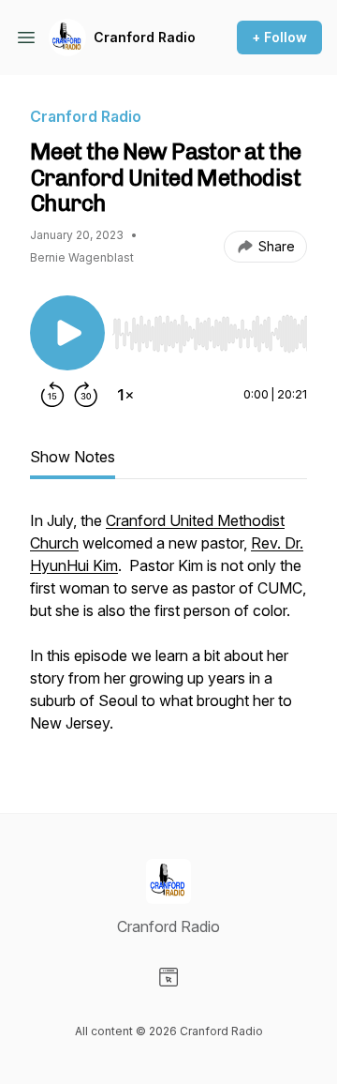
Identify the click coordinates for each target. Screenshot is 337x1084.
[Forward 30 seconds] (86, 395)
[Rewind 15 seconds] (52, 395)
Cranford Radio (145, 37)
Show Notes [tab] (72, 456)
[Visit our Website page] (168, 977)
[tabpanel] (168, 631)
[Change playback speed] (125, 395)
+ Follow (279, 37)
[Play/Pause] (67, 332)
